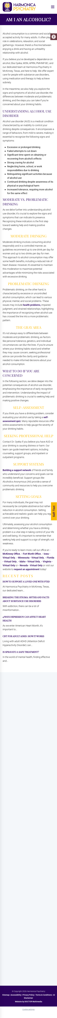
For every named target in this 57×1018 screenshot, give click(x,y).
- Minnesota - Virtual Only (30, 557)
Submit (8, 967)
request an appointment (26, 569)
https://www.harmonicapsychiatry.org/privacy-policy (27, 928)
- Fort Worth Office (31, 553)
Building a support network (17, 470)
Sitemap (5, 995)
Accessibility (16, 995)
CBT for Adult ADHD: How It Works (23, 636)
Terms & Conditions (44, 995)
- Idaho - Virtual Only (29, 561)
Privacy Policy (29, 995)
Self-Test (54, 511)
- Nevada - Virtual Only (30, 565)
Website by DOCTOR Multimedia (28, 1002)
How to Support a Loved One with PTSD (26, 581)
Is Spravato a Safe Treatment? (21, 651)
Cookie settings (28, 1009)
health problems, (32, 304)
